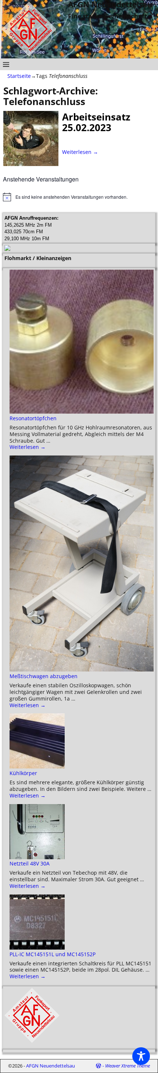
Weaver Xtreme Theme (127, 1065)
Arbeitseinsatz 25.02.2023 (96, 122)
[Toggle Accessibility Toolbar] (141, 1056)
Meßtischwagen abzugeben (44, 676)
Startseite (19, 75)
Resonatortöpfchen (33, 418)
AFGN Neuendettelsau (50, 1065)
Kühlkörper (23, 773)
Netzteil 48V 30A (30, 863)
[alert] (79, 196)
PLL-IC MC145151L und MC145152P (53, 954)
